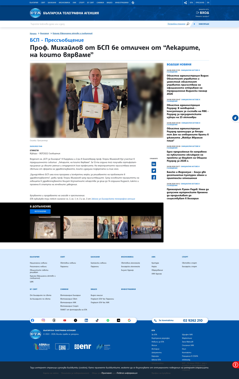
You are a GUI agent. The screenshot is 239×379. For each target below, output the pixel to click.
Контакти (186, 352)
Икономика (64, 3)
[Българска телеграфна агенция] (35, 334)
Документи (157, 352)
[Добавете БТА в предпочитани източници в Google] (130, 320)
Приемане (107, 373)
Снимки (100, 3)
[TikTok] (98, 320)
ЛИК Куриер (157, 274)
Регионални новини (38, 266)
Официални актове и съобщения (183, 71)
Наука (154, 266)
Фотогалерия (40, 211)
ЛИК (74, 3)
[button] (133, 2)
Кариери (155, 356)
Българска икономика (130, 266)
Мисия (154, 345)
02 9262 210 (193, 320)
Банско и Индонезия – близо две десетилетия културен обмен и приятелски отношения (187, 175)
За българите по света (40, 299)
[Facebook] (33, 320)
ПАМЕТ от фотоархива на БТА (73, 310)
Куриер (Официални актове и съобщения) (73, 33)
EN (208, 3)
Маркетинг (187, 338)
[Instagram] (44, 320)
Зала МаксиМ (187, 342)
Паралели (64, 266)
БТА (191, 3)
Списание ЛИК (188, 345)
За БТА (154, 335)
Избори (33, 153)
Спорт (81, 3)
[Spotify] (109, 320)
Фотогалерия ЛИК (68, 302)
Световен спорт (189, 263)
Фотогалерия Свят (68, 299)
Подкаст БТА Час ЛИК (100, 302)
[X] (76, 320)
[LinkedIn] (87, 320)
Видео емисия (97, 295)
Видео (110, 3)
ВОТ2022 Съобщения (49, 153)
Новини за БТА (158, 342)
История (155, 349)
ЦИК (31, 282)
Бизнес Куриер (127, 270)
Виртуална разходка (161, 338)
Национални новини (38, 263)
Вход (204, 13)
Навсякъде (204, 24)
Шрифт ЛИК (187, 335)
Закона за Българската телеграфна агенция (113, 198)
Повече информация (127, 373)
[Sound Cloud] (119, 320)
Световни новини (68, 263)
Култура (155, 263)
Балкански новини (98, 263)
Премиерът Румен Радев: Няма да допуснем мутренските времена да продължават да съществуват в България (188, 194)
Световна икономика (130, 263)
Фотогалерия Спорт (69, 306)
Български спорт (189, 266)
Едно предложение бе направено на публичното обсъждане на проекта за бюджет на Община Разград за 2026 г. (187, 156)
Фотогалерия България (70, 295)
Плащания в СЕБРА (190, 356)
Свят (43, 3)
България (34, 3)
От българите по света (40, 295)
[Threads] (55, 320)
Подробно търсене (176, 24)
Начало (33, 33)
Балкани (52, 3)
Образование (157, 270)
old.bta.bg (186, 360)
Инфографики (121, 3)
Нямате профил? (202, 16)
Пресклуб (200, 3)
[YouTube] (65, 320)
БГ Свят (90, 3)
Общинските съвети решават (39, 271)
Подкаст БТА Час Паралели (102, 299)
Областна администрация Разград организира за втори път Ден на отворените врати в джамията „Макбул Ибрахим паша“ (188, 134)
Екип (184, 349)
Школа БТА (156, 360)
